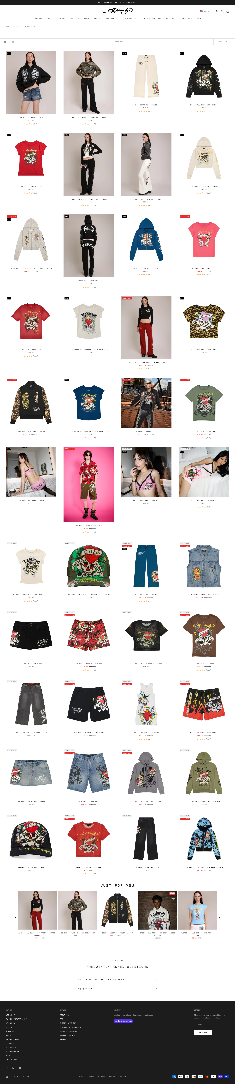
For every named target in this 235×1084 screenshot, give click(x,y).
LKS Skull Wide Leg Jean (146, 868)
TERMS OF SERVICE (68, 1031)
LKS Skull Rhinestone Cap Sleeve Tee (89, 431)
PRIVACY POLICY (67, 1035)
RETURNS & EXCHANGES (70, 1027)
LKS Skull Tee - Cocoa (204, 664)
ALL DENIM (11, 1047)
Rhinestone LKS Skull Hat (31, 868)
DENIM (97, 19)
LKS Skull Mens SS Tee (204, 431)
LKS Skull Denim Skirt (31, 664)
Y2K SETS (10, 1023)
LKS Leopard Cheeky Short (31, 501)
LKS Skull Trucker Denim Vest (204, 595)
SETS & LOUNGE (129, 19)
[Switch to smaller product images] (9, 42)
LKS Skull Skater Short (89, 802)
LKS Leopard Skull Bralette (146, 501)
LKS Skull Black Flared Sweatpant (88, 118)
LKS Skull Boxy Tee (31, 350)
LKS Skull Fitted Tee (31, 187)
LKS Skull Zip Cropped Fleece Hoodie (204, 868)
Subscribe (203, 1032)
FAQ (61, 1019)
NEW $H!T (10, 1015)
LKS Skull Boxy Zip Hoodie (204, 105)
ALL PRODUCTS (12, 1051)
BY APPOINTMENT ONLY (151, 19)
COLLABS (170, 19)
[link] (37, 916)
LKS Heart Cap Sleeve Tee (204, 268)
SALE (199, 19)
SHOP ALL (38, 19)
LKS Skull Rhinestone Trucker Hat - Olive (89, 595)
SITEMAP (64, 1039)
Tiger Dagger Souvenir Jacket (31, 431)
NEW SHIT (62, 19)
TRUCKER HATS (185, 19)
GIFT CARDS (11, 1059)
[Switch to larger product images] (5, 42)
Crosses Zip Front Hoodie (89, 281)
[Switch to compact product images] (13, 42)
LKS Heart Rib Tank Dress (146, 733)
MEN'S (86, 19)
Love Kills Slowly (29, 26)
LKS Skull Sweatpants (146, 595)
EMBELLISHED (111, 19)
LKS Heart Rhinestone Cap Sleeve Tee (89, 350)
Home (8, 26)
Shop (15, 26)
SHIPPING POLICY (68, 1023)
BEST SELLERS (12, 1027)
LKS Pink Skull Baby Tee (204, 350)
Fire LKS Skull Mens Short (204, 733)
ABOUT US (64, 1015)
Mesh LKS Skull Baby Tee (88, 868)
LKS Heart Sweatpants (146, 105)
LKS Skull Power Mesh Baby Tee (146, 664)
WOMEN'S (75, 19)
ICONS (50, 19)
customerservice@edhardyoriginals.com (133, 1015)
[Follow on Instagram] (13, 1068)
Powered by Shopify (118, 1077)
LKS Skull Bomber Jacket (146, 431)
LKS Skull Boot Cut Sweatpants (146, 199)
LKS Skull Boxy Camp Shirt (88, 526)
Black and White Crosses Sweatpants (88, 199)
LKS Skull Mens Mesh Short (88, 664)
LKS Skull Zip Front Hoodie (204, 187)
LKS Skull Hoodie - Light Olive (204, 802)
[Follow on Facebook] (7, 1068)
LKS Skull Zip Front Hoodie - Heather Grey (31, 268)
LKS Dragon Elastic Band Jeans (31, 733)
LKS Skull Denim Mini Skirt (31, 802)
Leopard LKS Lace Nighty (204, 501)
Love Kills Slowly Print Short (89, 733)
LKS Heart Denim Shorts (31, 118)
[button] (15, 916)
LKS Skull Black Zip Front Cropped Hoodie (146, 362)
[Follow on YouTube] (20, 1068)
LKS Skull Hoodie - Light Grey (146, 802)
